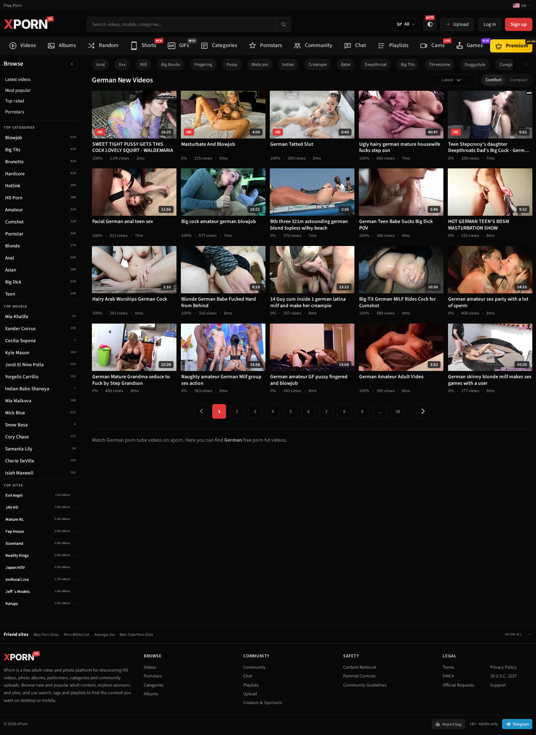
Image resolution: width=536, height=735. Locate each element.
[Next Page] (423, 411)
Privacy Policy (503, 667)
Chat (247, 676)
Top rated (14, 101)
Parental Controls (359, 676)
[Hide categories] (72, 64)
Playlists (251, 685)
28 (398, 411)
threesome (439, 64)
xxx (122, 64)
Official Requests (458, 685)
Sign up (518, 24)
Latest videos (17, 79)
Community (254, 667)
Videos (150, 667)
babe (345, 64)
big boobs (170, 64)
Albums (151, 694)
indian (288, 64)
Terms (448, 667)
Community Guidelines (365, 685)
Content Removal (359, 667)
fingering (203, 64)
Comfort (493, 80)
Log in (489, 24)
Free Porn (13, 5)
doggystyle (475, 64)
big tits (408, 64)
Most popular (18, 90)
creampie (317, 64)
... (380, 411)
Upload (250, 694)
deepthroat (376, 64)
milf (143, 64)
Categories (153, 685)
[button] (528, 64)
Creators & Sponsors (262, 702)
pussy (231, 64)
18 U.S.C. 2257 (503, 676)
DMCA (448, 676)
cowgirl (507, 64)
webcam (260, 64)
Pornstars (14, 112)
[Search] (283, 24)
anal (100, 64)
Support (498, 685)
